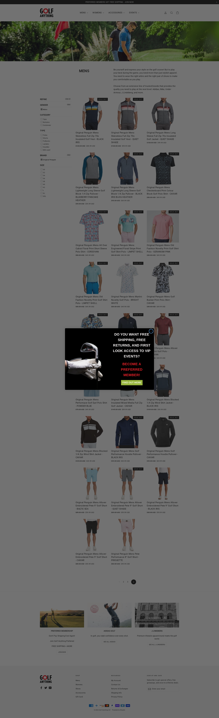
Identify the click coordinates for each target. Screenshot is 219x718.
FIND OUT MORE (131, 382)
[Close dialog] (151, 331)
